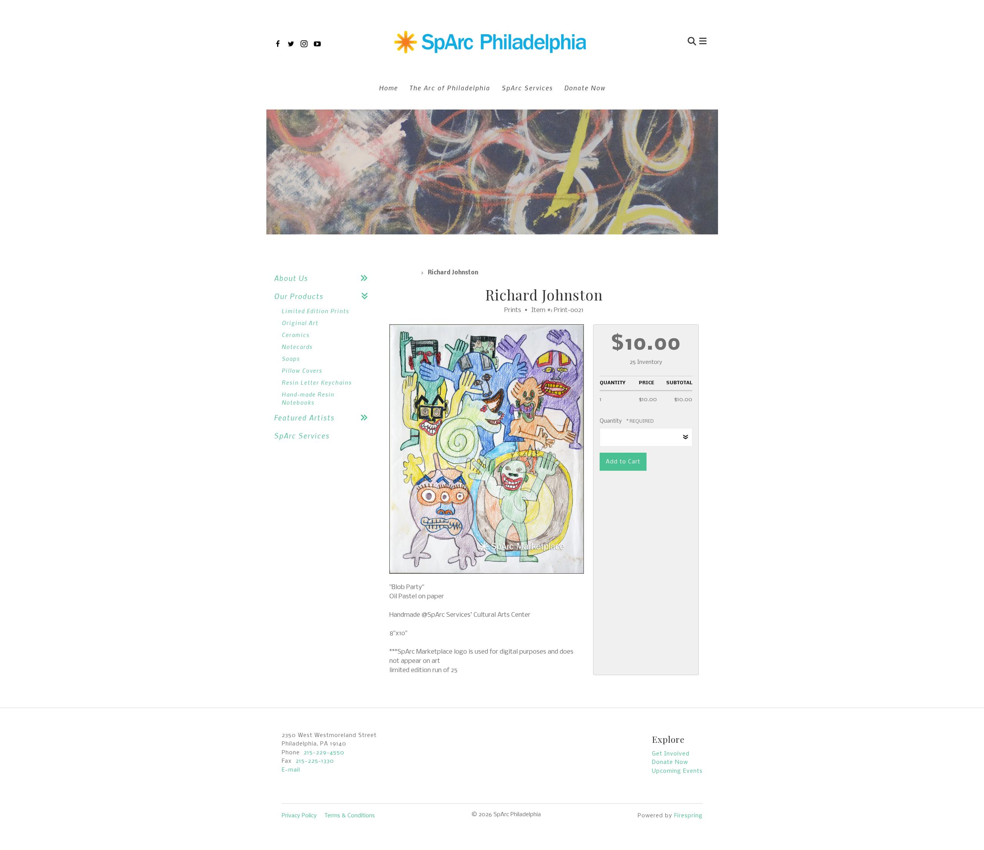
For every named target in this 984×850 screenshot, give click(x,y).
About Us (291, 278)
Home (388, 87)
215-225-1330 (315, 761)
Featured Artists (304, 417)
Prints (403, 273)
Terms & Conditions (349, 816)
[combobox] (655, 42)
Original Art (300, 323)
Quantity (611, 421)
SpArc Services (527, 87)
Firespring (688, 816)
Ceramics (295, 335)
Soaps (291, 358)
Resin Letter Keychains (317, 382)
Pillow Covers (302, 370)
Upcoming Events (677, 771)
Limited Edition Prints (315, 311)
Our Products (298, 296)
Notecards (297, 346)
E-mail (291, 770)
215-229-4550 (324, 753)
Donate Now (584, 87)
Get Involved (671, 754)
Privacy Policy (299, 816)
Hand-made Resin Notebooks (308, 398)
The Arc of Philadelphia (449, 87)
